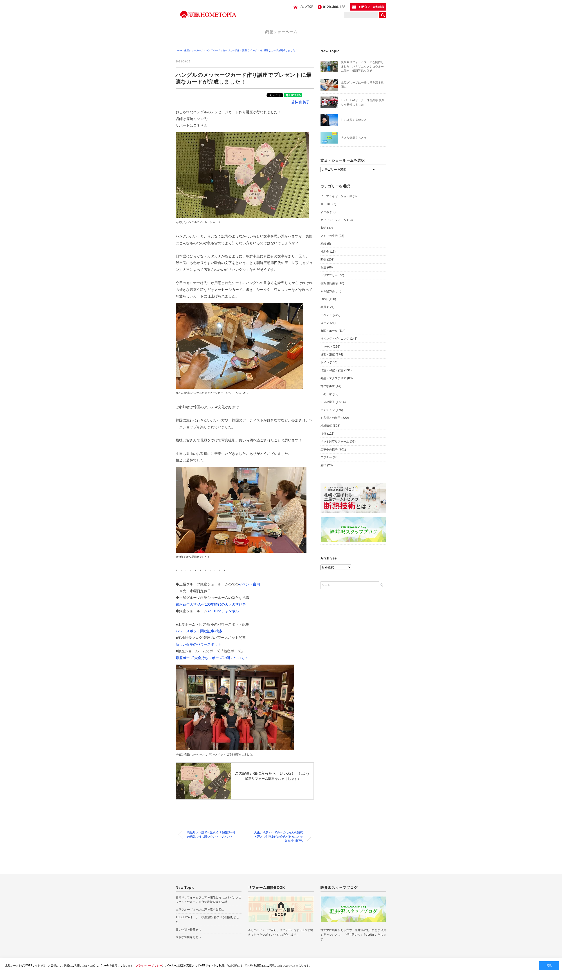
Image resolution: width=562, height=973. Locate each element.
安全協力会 (328, 291)
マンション (328, 410)
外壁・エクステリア (333, 378)
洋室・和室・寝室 (332, 370)
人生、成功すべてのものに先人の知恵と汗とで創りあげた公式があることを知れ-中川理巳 (278, 836)
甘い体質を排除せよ (354, 120)
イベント (326, 315)
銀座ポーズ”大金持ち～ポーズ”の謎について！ (212, 658)
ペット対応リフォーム (335, 441)
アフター (326, 457)
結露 (323, 307)
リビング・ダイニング (335, 338)
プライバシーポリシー (149, 965)
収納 (323, 228)
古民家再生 (328, 386)
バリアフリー (329, 275)
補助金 (325, 251)
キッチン (326, 346)
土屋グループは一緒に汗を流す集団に (200, 909)
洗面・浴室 (328, 354)
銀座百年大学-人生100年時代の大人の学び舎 (211, 604)
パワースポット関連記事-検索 (199, 631)
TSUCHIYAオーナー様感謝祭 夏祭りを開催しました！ (207, 920)
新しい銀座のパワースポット (198, 644)
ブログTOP (306, 6)
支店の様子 (328, 402)
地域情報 (326, 425)
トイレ (325, 362)
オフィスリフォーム (333, 220)
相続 (323, 243)
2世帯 (324, 299)
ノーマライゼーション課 (336, 196)
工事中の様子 (329, 449)
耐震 (323, 267)
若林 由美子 (300, 102)
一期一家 (326, 394)
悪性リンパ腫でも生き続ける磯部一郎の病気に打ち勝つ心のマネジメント (211, 834)
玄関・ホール (329, 330)
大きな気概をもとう (354, 137)
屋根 (323, 465)
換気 (323, 433)
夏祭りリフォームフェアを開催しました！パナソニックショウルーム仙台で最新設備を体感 (362, 66)
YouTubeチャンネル (223, 611)
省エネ (325, 212)
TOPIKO (326, 204)
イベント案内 (249, 584)
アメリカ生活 (329, 235)
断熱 (323, 259)
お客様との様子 (330, 417)
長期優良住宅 (329, 283)
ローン (325, 322)
